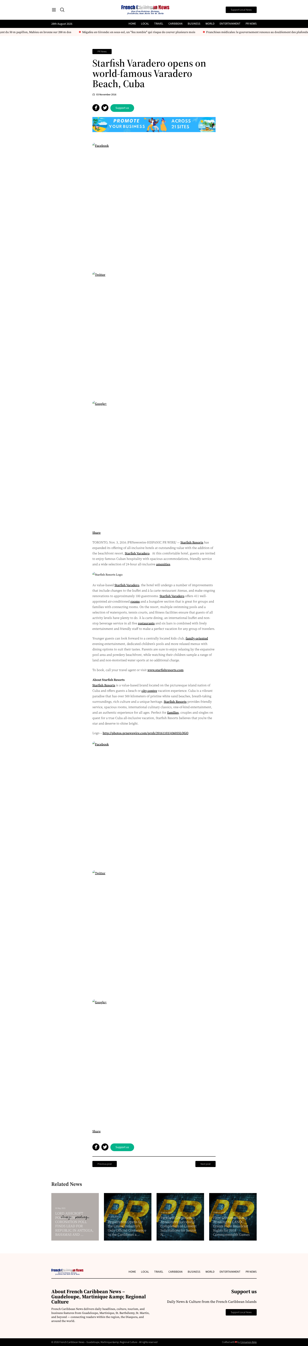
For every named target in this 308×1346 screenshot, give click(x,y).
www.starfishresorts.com (165, 670)
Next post (205, 1164)
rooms (135, 601)
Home (132, 24)
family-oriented (197, 638)
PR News (251, 24)
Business (194, 24)
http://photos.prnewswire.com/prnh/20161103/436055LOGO (145, 733)
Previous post (105, 1164)
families (173, 712)
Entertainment (230, 24)
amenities (163, 564)
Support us (122, 108)
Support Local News (241, 10)
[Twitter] (154, 333)
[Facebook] (154, 204)
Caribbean (175, 24)
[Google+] (154, 462)
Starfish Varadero (137, 553)
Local (145, 24)
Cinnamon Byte (248, 1342)
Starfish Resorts (191, 542)
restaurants (146, 623)
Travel (158, 24)
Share (96, 532)
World (209, 24)
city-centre (149, 690)
